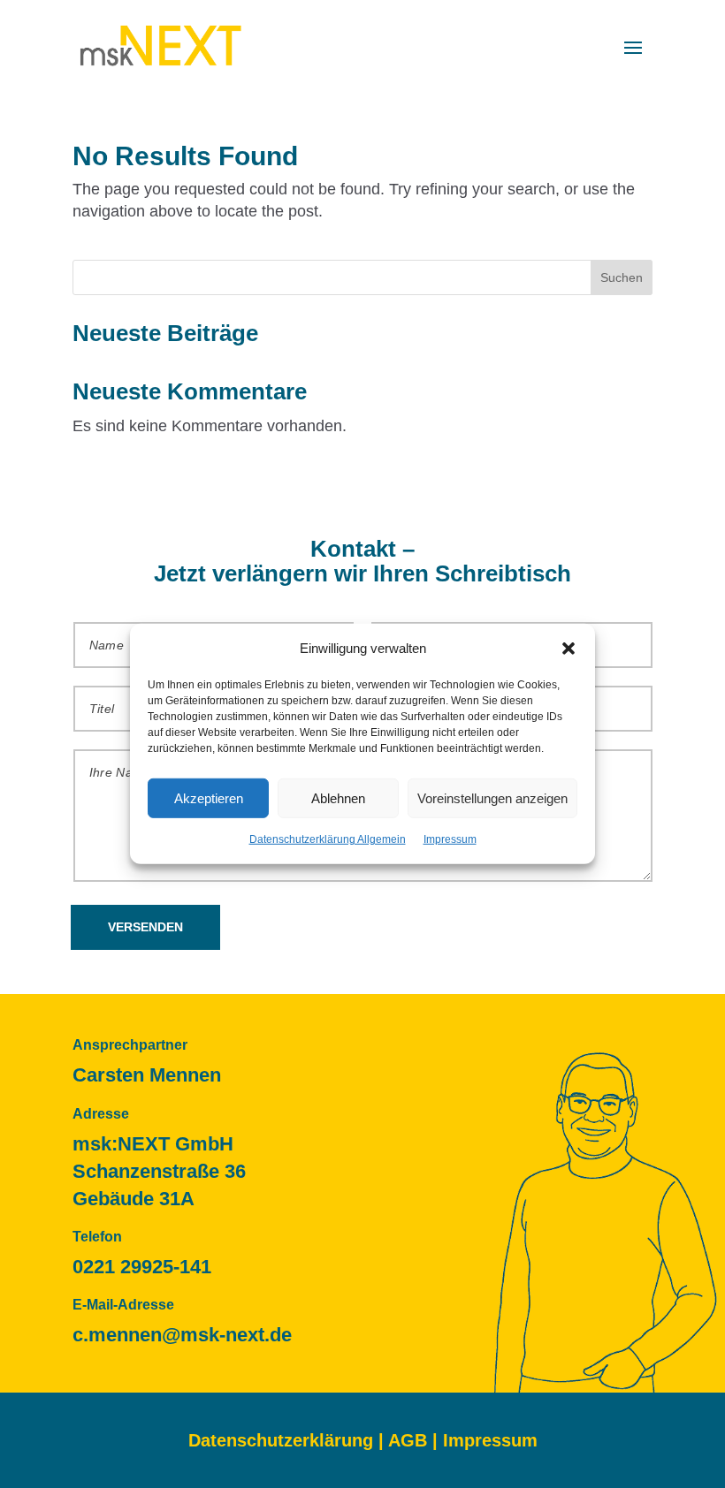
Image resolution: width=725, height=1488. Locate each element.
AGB (407, 1440)
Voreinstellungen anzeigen (492, 798)
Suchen (621, 277)
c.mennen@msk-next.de (182, 1335)
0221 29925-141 (141, 1267)
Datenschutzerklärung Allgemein (327, 839)
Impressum (450, 839)
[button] (568, 648)
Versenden (145, 927)
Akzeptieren (208, 798)
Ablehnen (338, 798)
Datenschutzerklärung (280, 1440)
